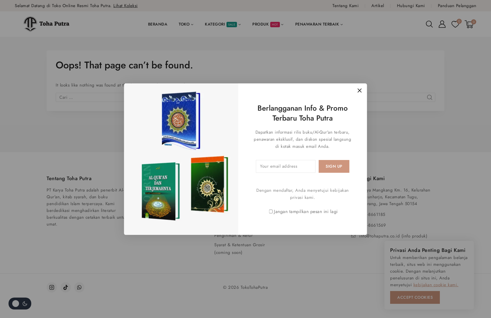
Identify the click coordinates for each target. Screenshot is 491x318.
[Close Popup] (359, 90)
